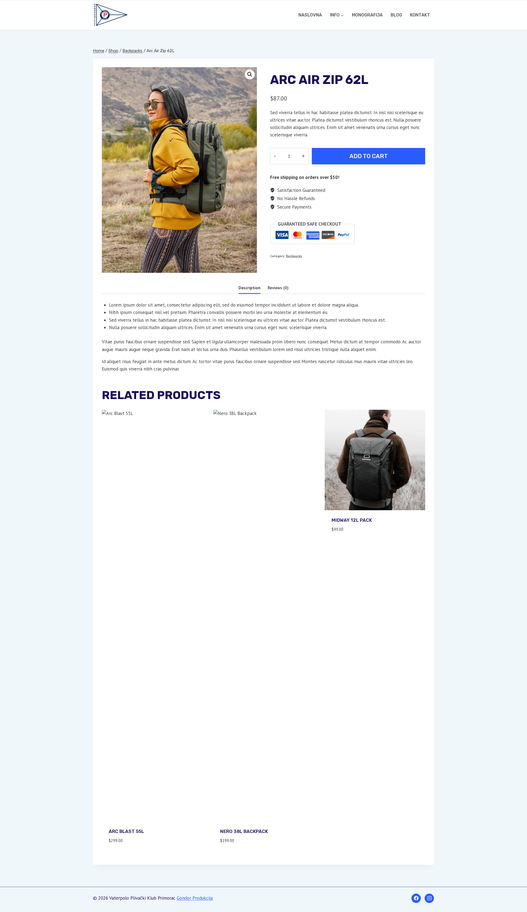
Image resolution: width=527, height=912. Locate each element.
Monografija (367, 15)
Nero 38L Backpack (244, 831)
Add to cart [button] (346, 545)
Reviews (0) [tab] (278, 287)
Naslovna (310, 15)
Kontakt (420, 15)
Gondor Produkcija (195, 898)
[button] (250, 74)
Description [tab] (249, 287)
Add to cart (368, 156)
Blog (396, 15)
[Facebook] (416, 898)
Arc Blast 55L (126, 831)
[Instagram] (429, 898)
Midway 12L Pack (352, 520)
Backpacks (294, 256)
